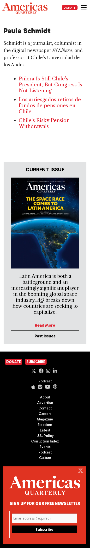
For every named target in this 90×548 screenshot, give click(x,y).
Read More (45, 325)
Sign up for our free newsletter (45, 503)
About (45, 397)
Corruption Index (45, 441)
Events (45, 447)
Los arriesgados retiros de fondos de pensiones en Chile (50, 105)
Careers (45, 414)
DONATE (70, 7)
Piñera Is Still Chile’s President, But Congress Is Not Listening (50, 85)
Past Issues (45, 336)
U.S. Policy (45, 436)
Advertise (45, 403)
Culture (45, 458)
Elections (45, 425)
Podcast (45, 381)
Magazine (45, 419)
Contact (45, 408)
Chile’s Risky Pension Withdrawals (44, 123)
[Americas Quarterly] (25, 8)
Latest (45, 430)
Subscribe (35, 362)
